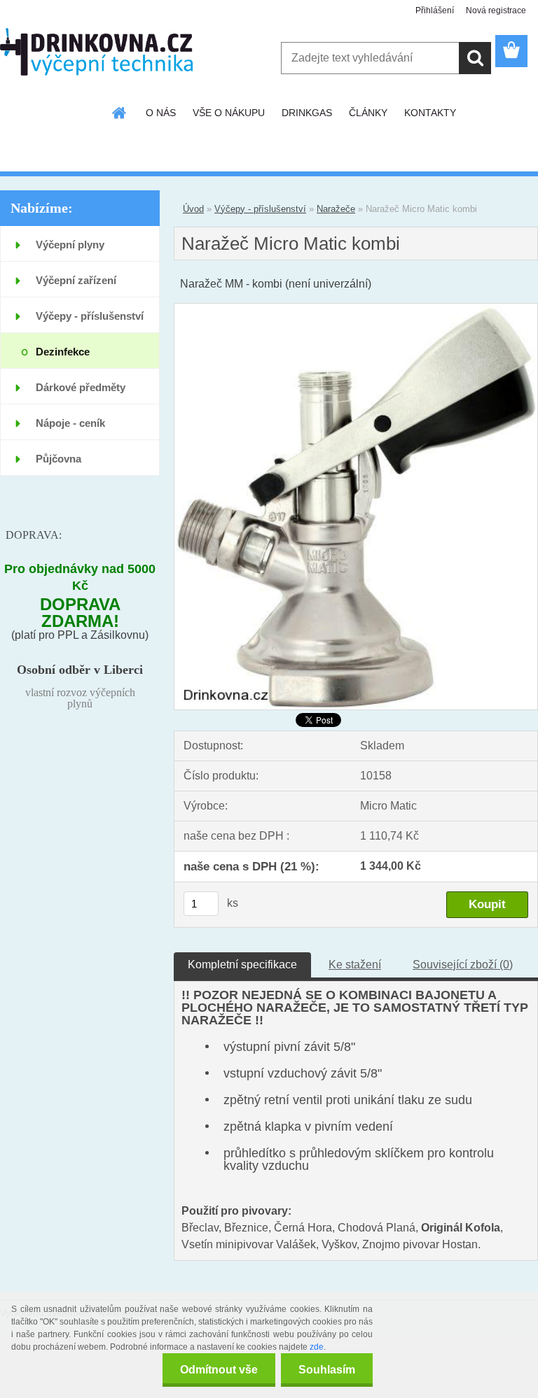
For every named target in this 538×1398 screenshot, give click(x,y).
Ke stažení (355, 964)
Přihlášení (434, 10)
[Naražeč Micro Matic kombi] (355, 309)
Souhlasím (326, 1370)
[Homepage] (119, 113)
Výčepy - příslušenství (260, 209)
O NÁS (161, 112)
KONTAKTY (430, 112)
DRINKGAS (307, 112)
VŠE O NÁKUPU (229, 112)
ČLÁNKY (368, 112)
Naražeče (336, 209)
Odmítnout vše (219, 1370)
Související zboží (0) (463, 964)
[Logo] (96, 52)
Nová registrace (496, 10)
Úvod (193, 209)
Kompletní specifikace (242, 964)
